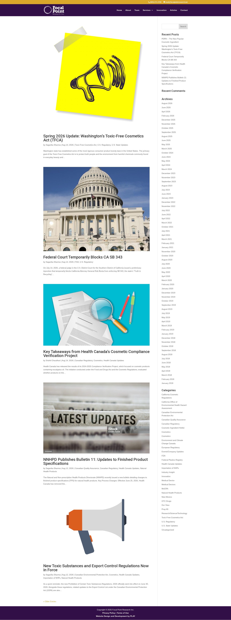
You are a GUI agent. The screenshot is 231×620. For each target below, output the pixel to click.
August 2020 (167, 260)
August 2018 (167, 354)
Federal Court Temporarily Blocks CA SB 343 (82, 257)
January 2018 (167, 383)
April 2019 (166, 321)
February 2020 (168, 284)
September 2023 (169, 181)
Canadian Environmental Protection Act (91, 575)
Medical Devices (168, 484)
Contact (184, 10)
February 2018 (168, 379)
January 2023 (167, 198)
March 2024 (167, 169)
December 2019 (168, 293)
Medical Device (168, 480)
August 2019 (167, 309)
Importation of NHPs (51, 578)
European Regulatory (171, 447)
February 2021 (168, 243)
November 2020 (168, 251)
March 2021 (167, 239)
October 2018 (167, 346)
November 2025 (168, 124)
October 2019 (167, 301)
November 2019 (168, 297)
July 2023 (166, 190)
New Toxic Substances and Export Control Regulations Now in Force (96, 567)
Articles (173, 10)
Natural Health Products (71, 578)
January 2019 (167, 334)
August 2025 (167, 136)
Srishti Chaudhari (53, 360)
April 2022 (166, 218)
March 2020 (167, 280)
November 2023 (168, 177)
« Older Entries (49, 601)
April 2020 (166, 276)
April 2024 (166, 165)
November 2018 (168, 342)
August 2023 (167, 186)
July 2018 (166, 359)
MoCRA (165, 489)
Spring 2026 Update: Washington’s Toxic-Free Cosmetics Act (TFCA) (93, 138)
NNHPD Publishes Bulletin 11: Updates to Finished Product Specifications (95, 461)
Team (136, 10)
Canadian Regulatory (84, 360)
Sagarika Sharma (53, 145)
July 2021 (166, 231)
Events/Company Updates (173, 452)
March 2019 (167, 326)
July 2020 (166, 264)
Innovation (162, 10)
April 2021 (166, 235)
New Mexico (167, 497)
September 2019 (169, 305)
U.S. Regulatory (104, 145)
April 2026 (166, 112)
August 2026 (167, 103)
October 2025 (167, 128)
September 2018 (169, 350)
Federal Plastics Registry (172, 460)
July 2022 (166, 210)
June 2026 (166, 107)
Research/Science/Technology (174, 513)
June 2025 (166, 140)
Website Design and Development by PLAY (115, 616)
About (128, 10)
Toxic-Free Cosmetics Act (85, 145)
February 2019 (168, 330)
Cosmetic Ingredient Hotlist (173, 428)
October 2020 (167, 256)
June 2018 (166, 363)
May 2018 (166, 367)
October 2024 (167, 153)
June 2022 (166, 214)
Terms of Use (123, 613)
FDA (77, 262)
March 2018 (167, 375)
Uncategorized (168, 530)
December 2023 (168, 173)
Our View (165, 505)
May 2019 (166, 317)
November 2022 (168, 206)
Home (119, 10)
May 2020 (166, 272)
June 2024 (166, 157)
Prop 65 (165, 509)
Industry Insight (168, 472)
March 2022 (167, 223)
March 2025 (167, 149)
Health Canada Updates (114, 360)
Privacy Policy (108, 613)
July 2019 (166, 313)
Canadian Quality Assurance (87, 468)
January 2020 (167, 288)
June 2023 (166, 194)
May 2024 (166, 161)
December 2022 (168, 202)
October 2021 (167, 227)
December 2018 (168, 338)
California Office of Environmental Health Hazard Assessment (174, 405)
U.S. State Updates (120, 145)
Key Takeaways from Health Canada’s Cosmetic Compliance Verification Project (96, 353)
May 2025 (166, 144)
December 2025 (168, 120)
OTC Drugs (166, 501)
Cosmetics (98, 360)
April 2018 (166, 371)
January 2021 (167, 247)
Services (147, 10)
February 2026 (168, 116)
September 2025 (169, 132)
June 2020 (166, 268)
